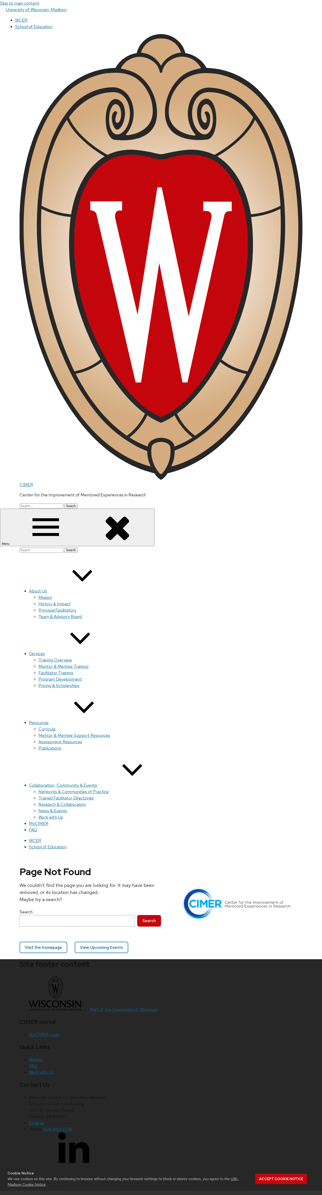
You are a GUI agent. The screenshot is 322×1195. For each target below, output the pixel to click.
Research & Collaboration (62, 804)
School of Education (34, 26)
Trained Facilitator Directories (66, 798)
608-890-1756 (57, 1129)
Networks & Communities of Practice (73, 791)
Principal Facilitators (57, 610)
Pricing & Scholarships (58, 685)
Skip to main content (19, 3)
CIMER (26, 484)
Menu (6, 544)
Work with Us (50, 817)
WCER (21, 20)
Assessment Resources (60, 741)
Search (26, 912)
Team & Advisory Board (60, 616)
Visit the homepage (43, 947)
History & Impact (54, 603)
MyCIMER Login (44, 1034)
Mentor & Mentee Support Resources (74, 735)
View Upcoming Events (101, 947)
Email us (36, 1123)
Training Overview (55, 660)
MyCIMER (38, 823)
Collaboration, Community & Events (63, 785)
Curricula (46, 729)
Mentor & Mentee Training (63, 666)
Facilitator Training (55, 672)
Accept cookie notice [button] (281, 1179)
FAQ (33, 830)
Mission (45, 597)
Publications (49, 748)
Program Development (60, 679)
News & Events (52, 810)
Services (37, 653)
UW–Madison (36, 9)
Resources (39, 722)
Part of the (124, 1009)
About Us (38, 591)
